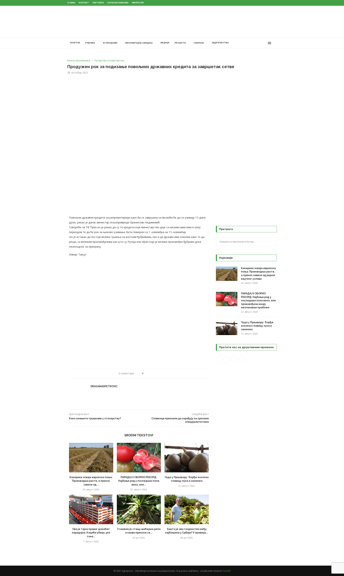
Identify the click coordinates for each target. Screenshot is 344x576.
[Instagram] (257, 43)
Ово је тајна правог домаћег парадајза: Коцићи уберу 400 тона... (91, 533)
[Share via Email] (160, 373)
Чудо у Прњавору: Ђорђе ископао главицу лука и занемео (257, 326)
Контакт (84, 3)
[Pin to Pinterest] (156, 373)
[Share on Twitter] (153, 373)
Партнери (98, 3)
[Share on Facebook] (149, 373)
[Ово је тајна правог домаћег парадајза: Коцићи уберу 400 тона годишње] (91, 509)
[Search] (275, 43)
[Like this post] (145, 373)
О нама (71, 3)
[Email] (265, 43)
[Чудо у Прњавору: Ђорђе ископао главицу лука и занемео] (186, 457)
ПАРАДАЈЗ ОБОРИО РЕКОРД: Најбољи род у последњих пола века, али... (138, 481)
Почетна (75, 43)
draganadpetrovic (104, 386)
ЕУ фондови (110, 43)
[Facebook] (249, 43)
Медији (165, 43)
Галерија (199, 43)
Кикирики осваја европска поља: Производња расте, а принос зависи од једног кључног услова (258, 273)
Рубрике (90, 43)
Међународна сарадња (138, 43)
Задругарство (220, 43)
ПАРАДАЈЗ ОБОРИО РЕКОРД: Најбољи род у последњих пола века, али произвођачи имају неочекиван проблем (258, 300)
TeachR (227, 570)
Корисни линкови (117, 3)
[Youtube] (261, 43)
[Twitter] (253, 43)
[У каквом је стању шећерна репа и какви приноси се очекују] (139, 509)
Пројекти (180, 43)
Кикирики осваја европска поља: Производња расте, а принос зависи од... (91, 481)
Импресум (138, 3)
